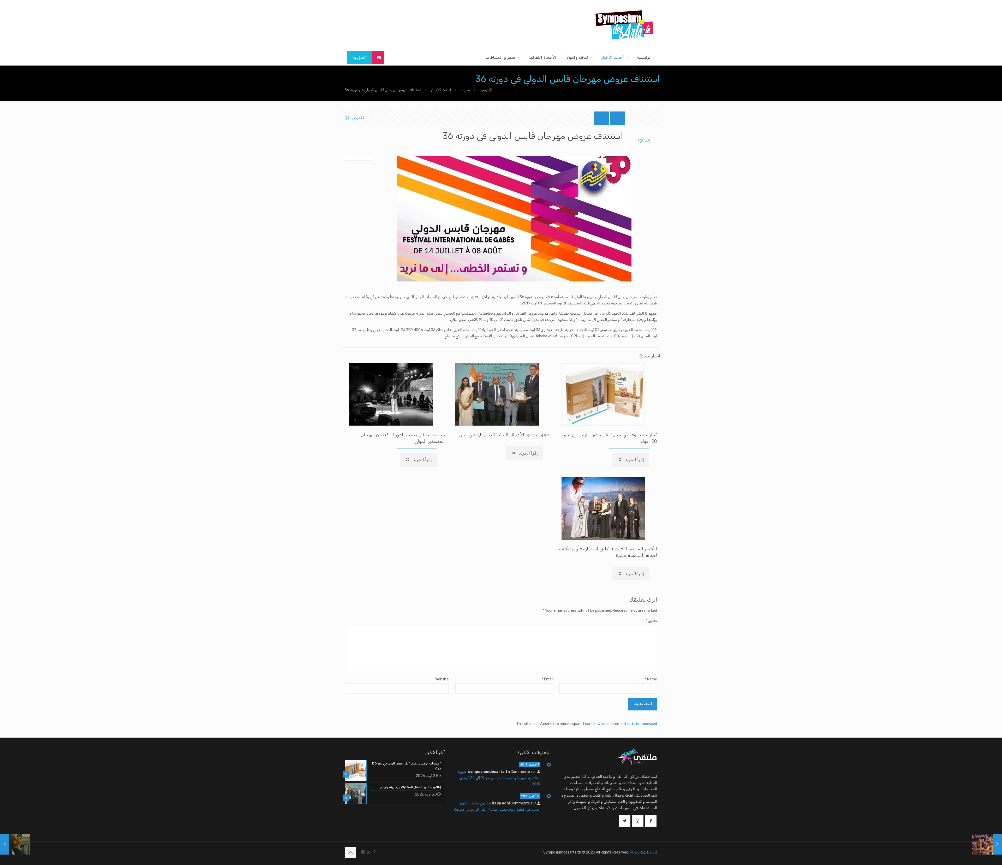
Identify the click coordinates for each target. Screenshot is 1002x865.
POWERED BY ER (643, 852)
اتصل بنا (359, 57)
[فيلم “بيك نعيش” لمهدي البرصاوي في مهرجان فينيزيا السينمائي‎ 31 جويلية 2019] (15, 844)
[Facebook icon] (374, 852)
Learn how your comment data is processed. (586, 724)
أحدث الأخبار (441, 90)
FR (379, 58)
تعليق (651, 621)
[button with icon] (651, 821)
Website (442, 679)
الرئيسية (486, 90)
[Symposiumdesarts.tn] (624, 25)
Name (651, 679)
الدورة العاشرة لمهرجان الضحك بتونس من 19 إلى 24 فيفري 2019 (499, 777)
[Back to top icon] (350, 852)
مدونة (465, 90)
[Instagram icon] (363, 852)
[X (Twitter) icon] (369, 852)
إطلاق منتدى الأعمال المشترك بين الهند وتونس (505, 435)
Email (547, 679)
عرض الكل (352, 118)
